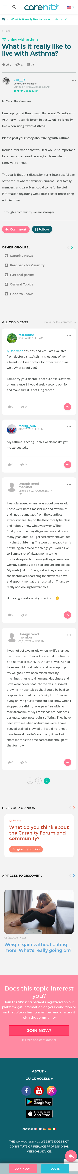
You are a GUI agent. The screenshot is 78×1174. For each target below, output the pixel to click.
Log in (55, 1168)
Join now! (39, 1030)
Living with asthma (23, 39)
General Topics (21, 284)
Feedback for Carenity (27, 265)
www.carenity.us (28, 1141)
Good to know (21, 294)
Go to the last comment (59, 322)
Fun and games (22, 275)
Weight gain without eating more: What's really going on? (37, 947)
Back (7, 30)
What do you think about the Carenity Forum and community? (39, 832)
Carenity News (21, 256)
